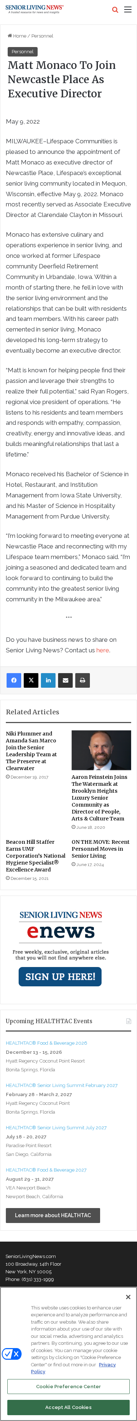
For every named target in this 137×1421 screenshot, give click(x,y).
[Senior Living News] (34, 9)
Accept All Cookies (68, 1407)
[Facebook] (14, 680)
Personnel (42, 36)
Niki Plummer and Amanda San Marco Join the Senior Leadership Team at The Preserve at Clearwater (31, 751)
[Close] (128, 1297)
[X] (31, 680)
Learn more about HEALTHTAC (53, 1215)
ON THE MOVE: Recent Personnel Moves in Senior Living (101, 849)
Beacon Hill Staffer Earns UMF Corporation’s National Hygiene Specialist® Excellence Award (35, 856)
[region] (68, 1354)
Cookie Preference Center (68, 1386)
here (102, 650)
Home (19, 36)
